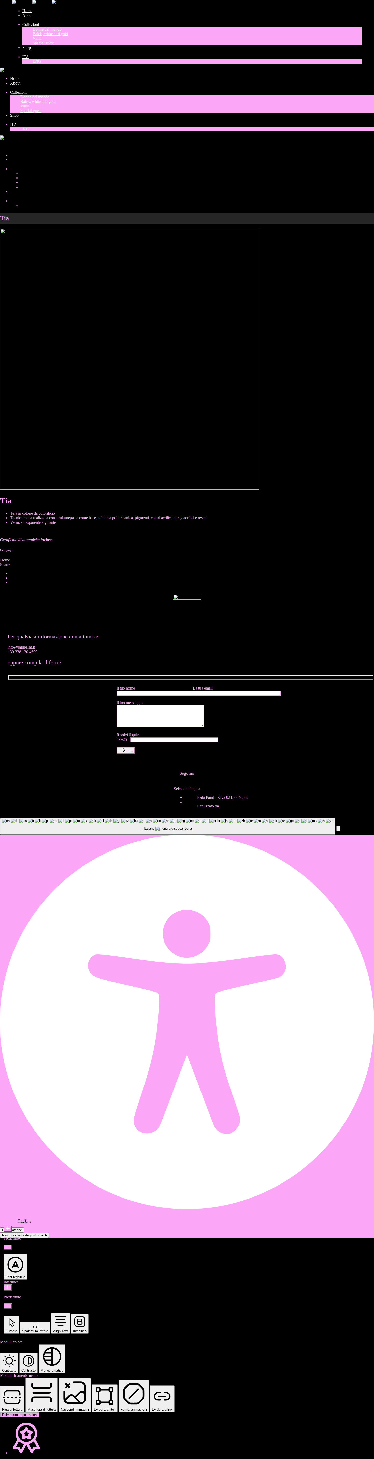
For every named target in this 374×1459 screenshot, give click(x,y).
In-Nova (226, 806)
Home (5, 560)
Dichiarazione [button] (12, 1230)
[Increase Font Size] (8, 1229)
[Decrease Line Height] (8, 1306)
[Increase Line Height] (8, 1287)
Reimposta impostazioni (19, 1415)
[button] (338, 828)
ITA (3, 146)
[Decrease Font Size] (8, 1247)
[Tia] (129, 488)
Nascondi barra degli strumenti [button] (24, 1235)
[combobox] (167, 826)
